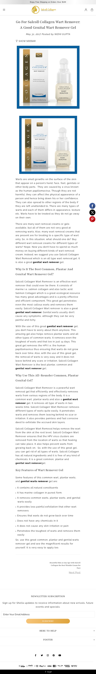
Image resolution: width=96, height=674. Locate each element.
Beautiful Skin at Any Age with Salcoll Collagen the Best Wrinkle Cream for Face (65, 565)
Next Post (74, 572)
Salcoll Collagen (43, 10)
